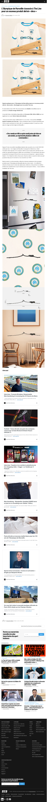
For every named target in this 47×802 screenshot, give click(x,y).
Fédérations (3, 744)
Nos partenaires (21, 794)
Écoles (17, 742)
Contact (2, 796)
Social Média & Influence (41, 657)
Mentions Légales (8, 796)
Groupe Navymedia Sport (6, 760)
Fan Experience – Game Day (19, 723)
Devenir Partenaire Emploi (37, 744)
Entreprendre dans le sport (32, 702)
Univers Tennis (4, 763)
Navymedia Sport (32, 791)
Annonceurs (8, 794)
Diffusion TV (38, 725)
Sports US (31, 733)
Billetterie (38, 723)
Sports (31, 721)
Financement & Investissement (30, 703)
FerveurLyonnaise (4, 767)
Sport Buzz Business (5, 721)
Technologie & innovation (12, 702)
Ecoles (2, 754)
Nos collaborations (28, 794)
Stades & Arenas (17, 727)
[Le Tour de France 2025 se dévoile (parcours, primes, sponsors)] (12, 650)
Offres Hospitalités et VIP (41, 729)
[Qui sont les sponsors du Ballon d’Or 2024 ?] (12, 673)
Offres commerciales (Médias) (38, 756)
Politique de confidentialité (17, 796)
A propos (3, 794)
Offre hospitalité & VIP (36, 754)
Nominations (16, 737)
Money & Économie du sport (12, 657)
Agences (3, 752)
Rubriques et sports (5, 723)
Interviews (3, 733)
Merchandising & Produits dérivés (14, 6)
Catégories (16, 721)
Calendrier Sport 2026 (5, 725)
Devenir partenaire (14, 794)
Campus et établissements (21, 744)
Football (6, 6)
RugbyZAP (3, 773)
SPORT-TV (3, 771)
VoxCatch (3, 765)
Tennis (31, 729)
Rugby (31, 725)
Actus (3, 6)
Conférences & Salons (40, 727)
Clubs (2, 748)
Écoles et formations (5, 727)
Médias (2, 750)
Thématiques (38, 721)
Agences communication (6, 729)
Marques (3, 742)
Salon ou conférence (36, 750)
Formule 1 (31, 731)
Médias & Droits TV (17, 731)
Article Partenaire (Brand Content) (39, 746)
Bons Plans (3, 735)
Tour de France (4, 658)
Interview (37, 703)
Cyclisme (5, 657)
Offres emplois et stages (6, 731)
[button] (2, 1)
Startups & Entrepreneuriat (29, 704)
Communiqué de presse (36, 748)
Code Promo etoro (5, 737)
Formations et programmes (21, 746)
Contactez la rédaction (40, 794)
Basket (31, 727)
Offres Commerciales (40, 731)
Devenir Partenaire (35, 742)
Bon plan (33, 752)
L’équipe (33, 794)
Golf (30, 735)
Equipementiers (29, 657)
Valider (41, 634)
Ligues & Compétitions (5, 746)
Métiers (17, 748)
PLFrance (3, 769)
